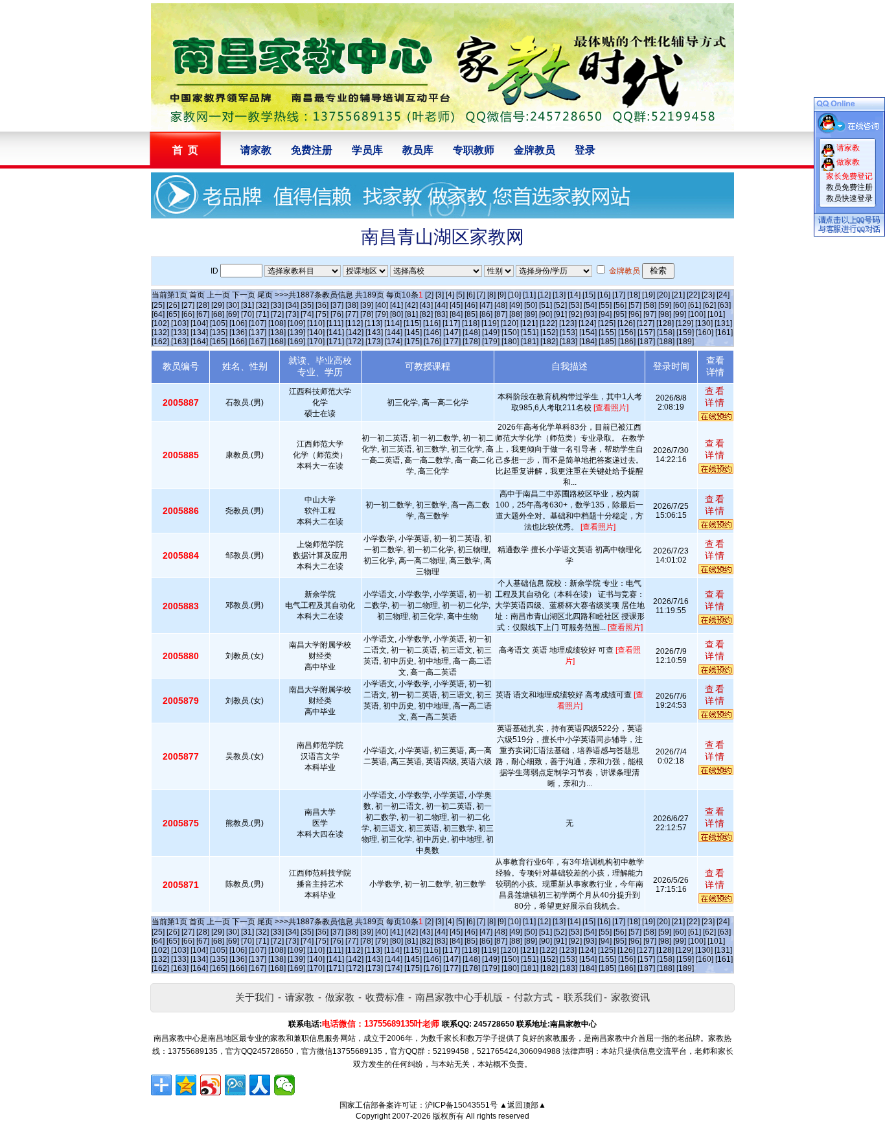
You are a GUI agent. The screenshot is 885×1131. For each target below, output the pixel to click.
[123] (568, 323)
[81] (411, 314)
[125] (606, 323)
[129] (684, 323)
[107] (257, 323)
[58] (649, 305)
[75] (322, 314)
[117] (451, 323)
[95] (620, 314)
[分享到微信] (284, 1085)
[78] (366, 314)
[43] (426, 305)
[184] (588, 341)
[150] (510, 332)
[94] (605, 314)
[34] (292, 305)
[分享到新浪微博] (210, 1085)
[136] (238, 332)
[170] (316, 341)
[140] (316, 332)
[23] (708, 294)
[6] (470, 294)
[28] (202, 305)
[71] (262, 314)
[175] (413, 341)
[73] (292, 314)
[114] (393, 323)
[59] (664, 305)
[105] (218, 323)
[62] (709, 305)
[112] (354, 323)
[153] (568, 332)
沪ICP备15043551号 (461, 1105)
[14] (574, 294)
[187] (646, 341)
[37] (336, 305)
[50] (530, 305)
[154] (588, 332)
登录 (585, 150)
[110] (316, 323)
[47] (485, 305)
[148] (471, 332)
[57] (634, 305)
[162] (160, 341)
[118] (470, 323)
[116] (432, 323)
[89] (530, 314)
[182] (549, 341)
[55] (605, 305)
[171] (335, 341)
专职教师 (473, 150)
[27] (187, 305)
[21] (678, 294)
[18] (633, 294)
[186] (627, 341)
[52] (560, 305)
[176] (432, 341)
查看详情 (715, 397)
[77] (351, 314)
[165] (218, 341)
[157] (646, 332)
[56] (620, 305)
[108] (277, 323)
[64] (158, 314)
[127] (645, 323)
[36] (322, 305)
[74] (307, 314)
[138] (277, 332)
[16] (603, 294)
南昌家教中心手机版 (459, 997)
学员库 (367, 150)
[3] (439, 294)
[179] (491, 341)
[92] (575, 314)
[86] (485, 314)
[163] (180, 341)
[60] (679, 305)
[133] (180, 332)
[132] (160, 332)
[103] (180, 323)
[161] (724, 332)
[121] (529, 323)
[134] (199, 332)
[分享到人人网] (259, 1085)
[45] (456, 305)
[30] (232, 305)
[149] (491, 332)
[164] (199, 341)
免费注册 (311, 150)
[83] (441, 314)
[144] (393, 332)
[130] (704, 323)
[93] (590, 314)
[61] (694, 305)
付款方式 (533, 997)
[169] (296, 341)
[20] (663, 294)
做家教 (339, 997)
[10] (514, 294)
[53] (575, 305)
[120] (509, 323)
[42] (411, 305)
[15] (588, 294)
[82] (426, 314)
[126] (626, 323)
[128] (665, 323)
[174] (393, 341)
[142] (354, 332)
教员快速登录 (849, 198)
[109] (296, 323)
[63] (724, 305)
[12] (544, 294)
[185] (607, 341)
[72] (277, 314)
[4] (450, 294)
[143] (374, 332)
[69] (232, 314)
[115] (412, 323)
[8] (491, 294)
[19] (648, 294)
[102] (160, 323)
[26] (173, 305)
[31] (247, 305)
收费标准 (384, 997)
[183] (568, 341)
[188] (665, 341)
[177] (452, 341)
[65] (173, 314)
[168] (277, 341)
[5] (460, 294)
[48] (500, 305)
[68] (217, 314)
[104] (199, 323)
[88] (515, 314)
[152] (549, 332)
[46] (471, 305)
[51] (545, 305)
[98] (664, 314)
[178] (471, 341)
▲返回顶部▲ (523, 1105)
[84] (456, 314)
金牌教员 (534, 150)
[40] (381, 305)
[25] (158, 305)
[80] (396, 314)
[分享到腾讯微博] (235, 1085)
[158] (665, 332)
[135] (218, 332)
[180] (510, 341)
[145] (413, 332)
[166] (238, 341)
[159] (685, 332)
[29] (217, 305)
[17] (618, 294)
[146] (432, 332)
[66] (187, 314)
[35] (307, 305)
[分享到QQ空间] (186, 1085)
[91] (560, 314)
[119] (490, 323)
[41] (396, 305)
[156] (627, 332)
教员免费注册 (849, 187)
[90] (545, 314)
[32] (262, 305)
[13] (559, 294)
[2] (429, 294)
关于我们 (254, 997)
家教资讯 (630, 997)
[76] (336, 314)
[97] (649, 314)
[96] (634, 314)
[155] (607, 332)
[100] (697, 314)
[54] (590, 305)
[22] (693, 294)
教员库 (417, 150)
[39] (366, 305)
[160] (704, 332)
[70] (247, 314)
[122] (548, 323)
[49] (515, 305)
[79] (381, 314)
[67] (202, 314)
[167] (257, 341)
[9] (502, 294)
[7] (481, 294)
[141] (335, 332)
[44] (441, 305)
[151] (529, 332)
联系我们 (583, 997)
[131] (723, 323)
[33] (277, 305)
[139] (296, 332)
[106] (238, 323)
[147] (452, 332)
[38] (351, 305)
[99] (679, 314)
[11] (529, 294)
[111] (335, 323)
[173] (374, 341)
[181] (529, 341)
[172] (354, 341)
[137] (257, 332)
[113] (373, 323)
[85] (471, 314)
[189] (685, 341)
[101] (716, 314)
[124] (587, 323)
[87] (500, 314)
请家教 (255, 150)
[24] (723, 294)
